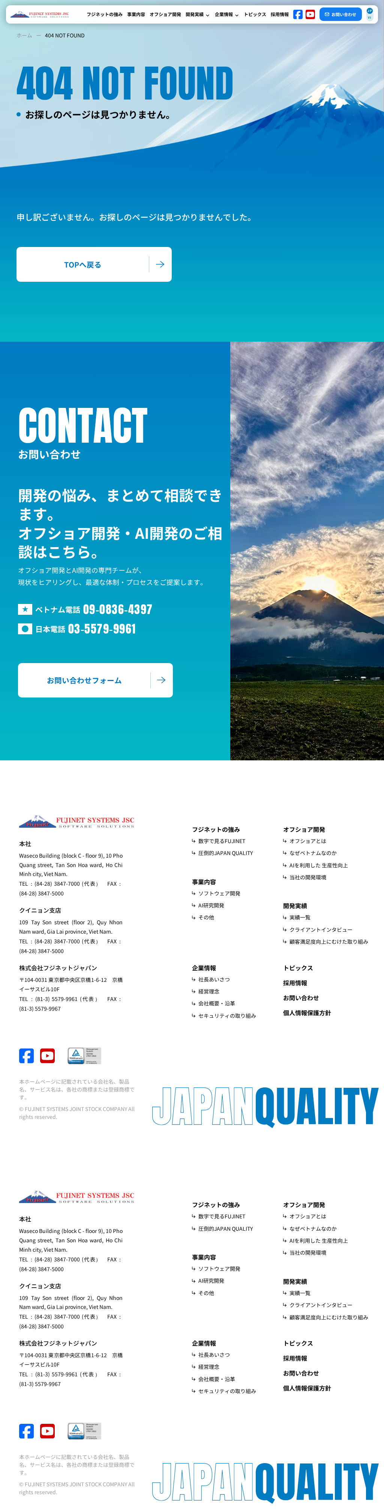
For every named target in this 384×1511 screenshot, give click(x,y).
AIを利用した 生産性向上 (319, 865)
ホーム (24, 35)
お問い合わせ (301, 997)
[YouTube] (310, 14)
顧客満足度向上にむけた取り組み (329, 941)
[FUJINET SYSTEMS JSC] (39, 14)
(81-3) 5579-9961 (56, 998)
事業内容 (136, 14)
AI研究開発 (211, 905)
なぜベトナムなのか (313, 853)
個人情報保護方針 (307, 1012)
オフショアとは (308, 841)
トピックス (255, 14)
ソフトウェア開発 (219, 893)
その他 (206, 917)
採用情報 (280, 14)
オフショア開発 (165, 14)
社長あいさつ (214, 979)
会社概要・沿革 (216, 1003)
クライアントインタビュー (321, 929)
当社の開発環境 (308, 877)
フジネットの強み (105, 14)
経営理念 (208, 991)
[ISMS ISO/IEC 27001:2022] (84, 1055)
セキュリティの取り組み (227, 1015)
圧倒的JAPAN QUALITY (225, 853)
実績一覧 (300, 917)
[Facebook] (298, 14)
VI (370, 17)
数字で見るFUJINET (221, 841)
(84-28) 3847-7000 (57, 883)
